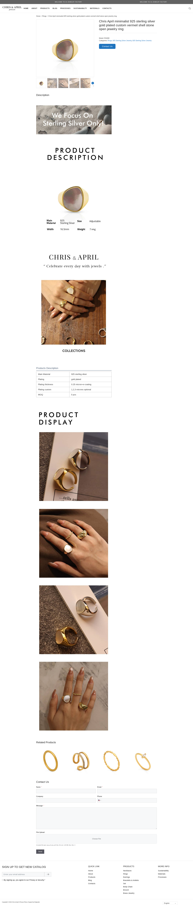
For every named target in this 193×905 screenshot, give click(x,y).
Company (39, 796)
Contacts (106, 8)
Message (39, 806)
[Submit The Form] (47, 874)
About (34, 8)
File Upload (40, 832)
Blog (55, 8)
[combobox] (99, 800)
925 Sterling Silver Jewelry (122, 40)
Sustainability (80, 8)
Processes (65, 8)
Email (99, 787)
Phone (99, 796)
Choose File (96, 839)
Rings (110, 40)
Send (40, 851)
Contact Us (107, 46)
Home (26, 8)
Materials (94, 8)
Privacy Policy (23, 902)
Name (38, 787)
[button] (91, 22)
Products (45, 8)
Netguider (37, 902)
